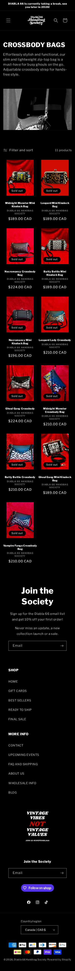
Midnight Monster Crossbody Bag (55, 410)
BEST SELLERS (19, 700)
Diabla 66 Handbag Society (30, 959)
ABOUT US (16, 773)
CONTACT (15, 745)
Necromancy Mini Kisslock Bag (20, 341)
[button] (8, 20)
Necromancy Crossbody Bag (20, 273)
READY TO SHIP (20, 709)
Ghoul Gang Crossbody (20, 408)
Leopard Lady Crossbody (55, 340)
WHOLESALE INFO (22, 783)
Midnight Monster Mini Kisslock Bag (20, 204)
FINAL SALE (17, 719)
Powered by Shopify (59, 959)
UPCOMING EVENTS (23, 754)
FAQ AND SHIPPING (23, 764)
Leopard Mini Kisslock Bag (55, 204)
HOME (13, 681)
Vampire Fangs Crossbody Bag (20, 547)
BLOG (12, 792)
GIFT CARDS (17, 691)
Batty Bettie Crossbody (20, 477)
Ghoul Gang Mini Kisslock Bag (55, 479)
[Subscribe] (61, 646)
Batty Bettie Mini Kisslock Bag (55, 273)
